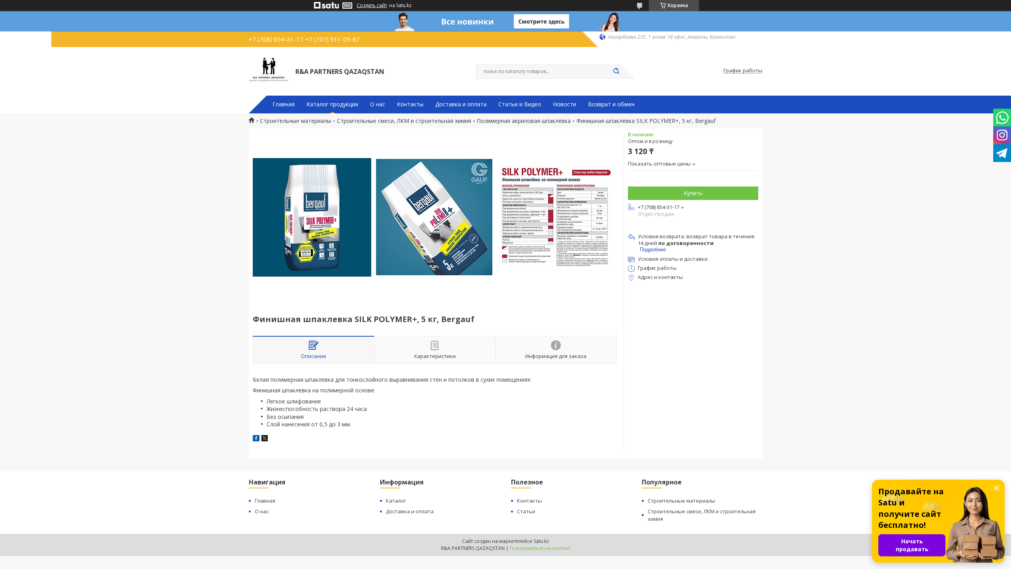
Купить (693, 193)
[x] (264, 439)
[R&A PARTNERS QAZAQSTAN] (268, 70)
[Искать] (616, 71)
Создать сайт (372, 5)
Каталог (396, 500)
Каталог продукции (332, 104)
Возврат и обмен (611, 104)
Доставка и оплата (461, 104)
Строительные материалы (295, 120)
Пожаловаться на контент (540, 548)
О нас (377, 104)
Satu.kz (541, 541)
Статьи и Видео (519, 104)
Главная (283, 104)
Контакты (410, 104)
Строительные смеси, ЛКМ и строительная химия (404, 120)
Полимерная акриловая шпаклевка (524, 120)
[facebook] (256, 439)
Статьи (526, 511)
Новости (564, 104)
